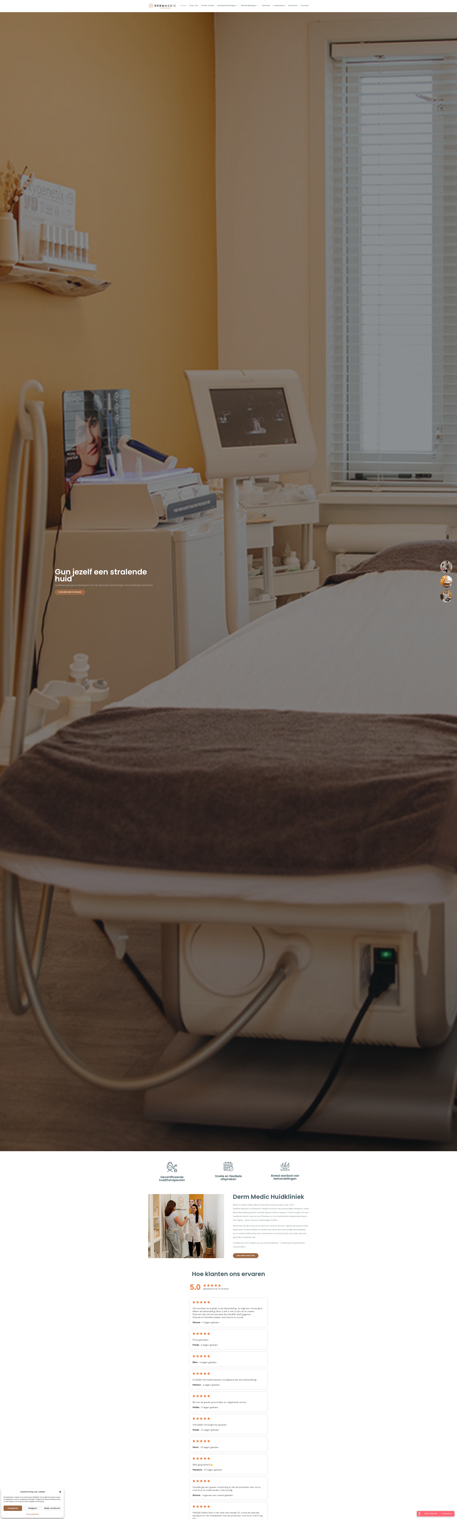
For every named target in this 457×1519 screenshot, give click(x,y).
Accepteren (13, 1508)
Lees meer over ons (246, 1256)
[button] (60, 1492)
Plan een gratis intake (70, 592)
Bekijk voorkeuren (52, 1508)
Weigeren (32, 1508)
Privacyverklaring (32, 1514)
